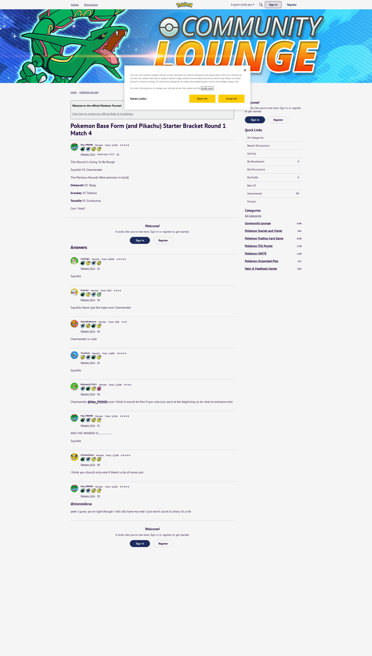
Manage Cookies (138, 98)
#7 (98, 425)
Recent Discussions (258, 145)
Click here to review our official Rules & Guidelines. (102, 114)
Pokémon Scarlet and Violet (273, 231)
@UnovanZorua (81, 504)
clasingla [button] (85, 258)
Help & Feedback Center (273, 268)
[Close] (245, 70)
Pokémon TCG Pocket (273, 246)
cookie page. (207, 88)
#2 (98, 268)
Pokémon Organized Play (273, 261)
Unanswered (273, 193)
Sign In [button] (140, 240)
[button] (74, 147)
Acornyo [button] (85, 290)
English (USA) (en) (241, 4)
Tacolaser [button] (85, 352)
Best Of (251, 185)
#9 (98, 496)
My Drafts (273, 177)
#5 (98, 362)
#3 (98, 299)
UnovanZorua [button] (87, 454)
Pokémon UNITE (273, 253)
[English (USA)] (184, 5)
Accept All (231, 98)
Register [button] (163, 240)
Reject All (202, 98)
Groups (251, 201)
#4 (98, 331)
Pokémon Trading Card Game (273, 238)
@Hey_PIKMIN (98, 402)
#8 (98, 464)
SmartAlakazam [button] (88, 321)
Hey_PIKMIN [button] (87, 144)
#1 (118, 154)
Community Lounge (273, 223)
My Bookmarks (273, 161)
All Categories (255, 137)
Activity (251, 153)
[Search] (260, 4)
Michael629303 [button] (89, 384)
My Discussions (256, 169)
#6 (98, 394)
